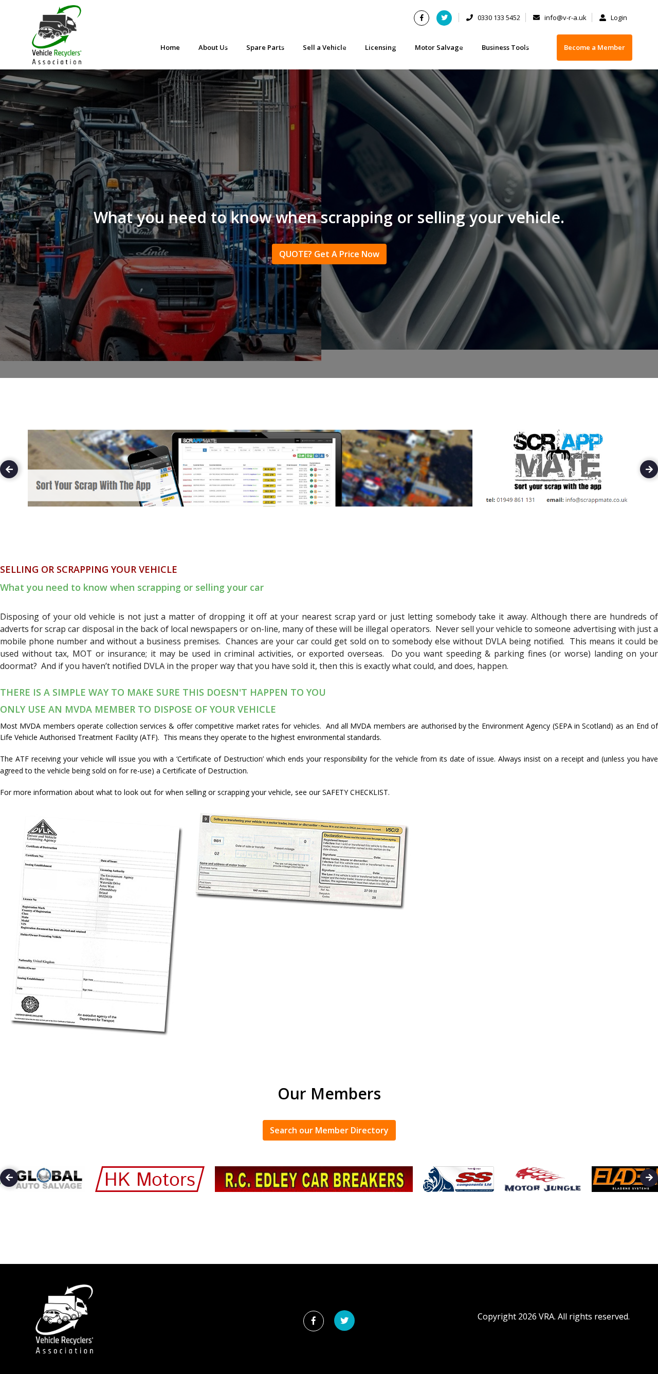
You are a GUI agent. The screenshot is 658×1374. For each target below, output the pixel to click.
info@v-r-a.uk (565, 17)
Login (618, 17)
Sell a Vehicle (324, 47)
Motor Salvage (439, 47)
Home (170, 47)
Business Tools (505, 47)
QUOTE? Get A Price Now (329, 254)
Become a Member (594, 47)
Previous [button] (9, 469)
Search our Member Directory (329, 1130)
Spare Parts (265, 47)
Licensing (380, 47)
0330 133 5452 (498, 17)
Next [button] (649, 469)
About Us (213, 47)
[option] (329, 473)
